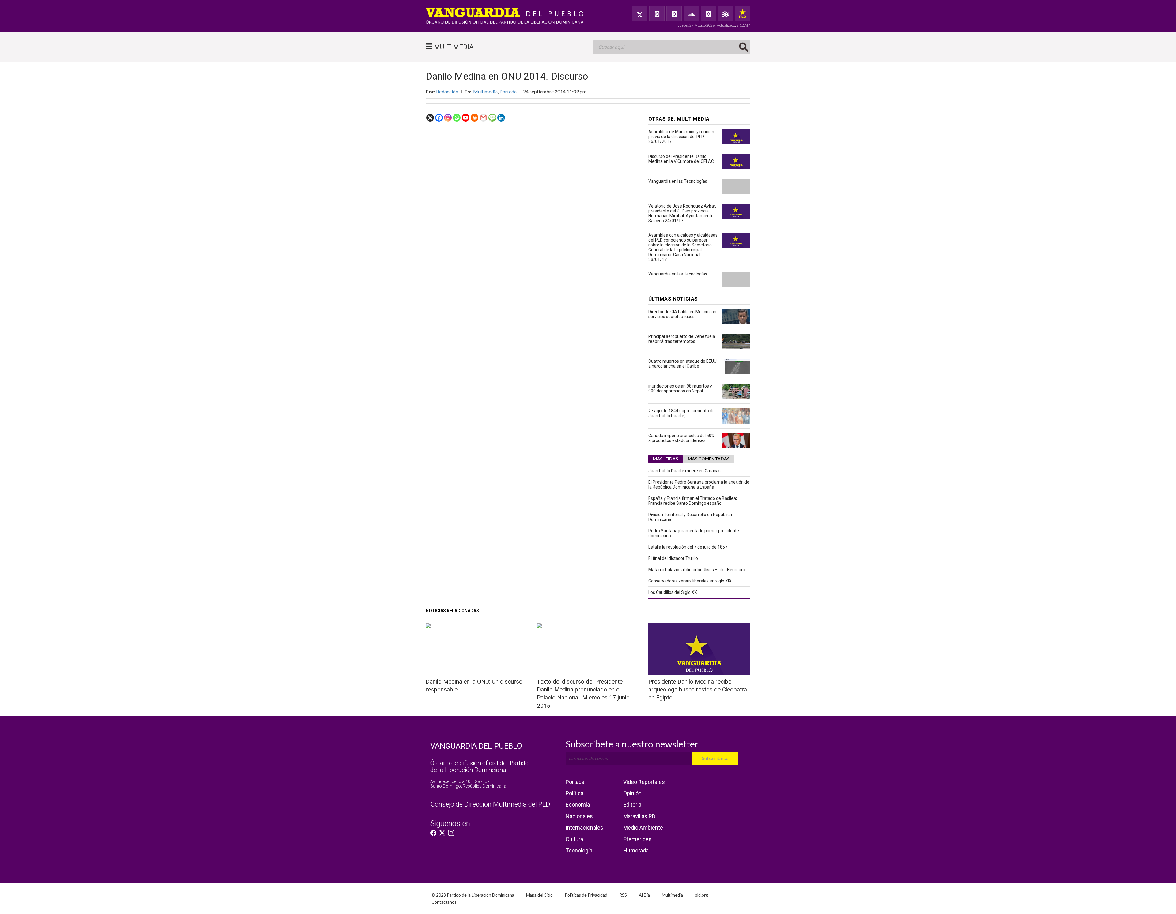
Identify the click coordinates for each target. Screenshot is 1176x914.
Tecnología (579, 850)
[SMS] (492, 118)
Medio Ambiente (643, 827)
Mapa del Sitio (539, 894)
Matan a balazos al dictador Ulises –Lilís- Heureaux (697, 569)
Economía (578, 804)
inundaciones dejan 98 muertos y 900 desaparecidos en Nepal (680, 388)
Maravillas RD (639, 816)
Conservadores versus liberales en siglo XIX (690, 581)
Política (574, 793)
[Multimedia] (725, 13)
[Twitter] (639, 13)
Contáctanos (444, 902)
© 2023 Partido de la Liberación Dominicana (473, 894)
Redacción (447, 91)
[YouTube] (674, 13)
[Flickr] (708, 13)
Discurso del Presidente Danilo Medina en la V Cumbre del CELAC (681, 159)
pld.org (701, 894)
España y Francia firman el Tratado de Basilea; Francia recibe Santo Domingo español (692, 501)
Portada (508, 91)
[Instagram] (448, 118)
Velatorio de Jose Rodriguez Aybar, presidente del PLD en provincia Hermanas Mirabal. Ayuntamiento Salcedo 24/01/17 (682, 213)
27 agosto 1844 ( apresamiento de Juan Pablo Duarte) (681, 413)
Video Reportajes (644, 782)
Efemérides (637, 839)
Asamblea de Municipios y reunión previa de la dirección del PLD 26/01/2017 (681, 136)
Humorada (636, 850)
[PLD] (742, 13)
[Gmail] (483, 118)
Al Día (644, 894)
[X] (430, 118)
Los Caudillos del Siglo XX (672, 592)
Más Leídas (665, 458)
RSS (623, 894)
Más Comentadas (708, 458)
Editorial (633, 804)
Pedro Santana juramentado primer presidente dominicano (693, 533)
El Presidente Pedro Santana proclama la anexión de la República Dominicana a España (698, 484)
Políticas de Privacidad (586, 894)
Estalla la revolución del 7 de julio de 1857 (687, 547)
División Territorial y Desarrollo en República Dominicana (690, 517)
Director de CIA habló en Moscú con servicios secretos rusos (682, 314)
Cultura (574, 839)
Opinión (632, 793)
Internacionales (584, 827)
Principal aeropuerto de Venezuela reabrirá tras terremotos (681, 339)
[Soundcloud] (691, 13)
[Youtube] (465, 118)
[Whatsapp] (457, 118)
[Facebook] (657, 13)
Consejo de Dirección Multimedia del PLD (490, 804)
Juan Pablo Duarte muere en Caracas (684, 470)
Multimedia (485, 91)
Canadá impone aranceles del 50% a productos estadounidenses (681, 438)
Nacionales (579, 816)
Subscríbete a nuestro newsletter (632, 743)
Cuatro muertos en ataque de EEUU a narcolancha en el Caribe (682, 364)
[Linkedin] (501, 118)
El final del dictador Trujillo (673, 558)
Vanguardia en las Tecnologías (677, 181)
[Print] (474, 118)
